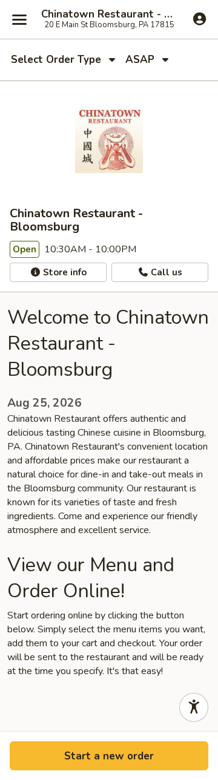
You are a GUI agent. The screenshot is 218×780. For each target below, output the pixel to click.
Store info (64, 272)
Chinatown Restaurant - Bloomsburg (109, 14)
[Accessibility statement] (193, 707)
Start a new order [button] (109, 756)
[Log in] (199, 19)
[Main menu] (19, 19)
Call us (165, 272)
